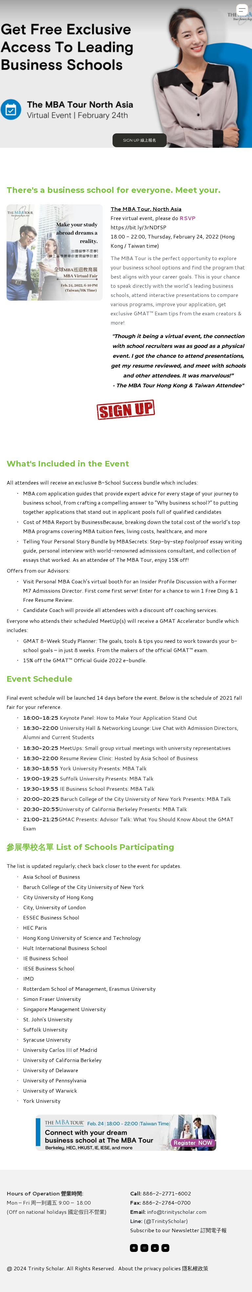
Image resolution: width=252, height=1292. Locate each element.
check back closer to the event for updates (128, 866)
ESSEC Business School (51, 917)
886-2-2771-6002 (167, 1193)
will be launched (75, 697)
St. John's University (47, 1019)
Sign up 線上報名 (139, 140)
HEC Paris (35, 927)
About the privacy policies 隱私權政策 (163, 1268)
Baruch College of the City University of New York (83, 887)
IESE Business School (48, 968)
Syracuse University (47, 1039)
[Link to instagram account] (144, 1248)
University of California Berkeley (62, 1060)
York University (41, 1100)
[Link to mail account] (155, 1248)
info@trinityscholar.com (176, 1211)
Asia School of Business (51, 876)
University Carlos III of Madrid (60, 1050)
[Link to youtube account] (165, 1248)
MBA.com (35, 493)
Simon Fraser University (52, 999)
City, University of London (54, 907)
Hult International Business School (65, 948)
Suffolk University (45, 1029)
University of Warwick (50, 1090)
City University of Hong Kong (58, 897)
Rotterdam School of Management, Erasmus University (89, 988)
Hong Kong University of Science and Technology (82, 937)
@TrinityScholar (166, 1221)
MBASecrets (131, 541)
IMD (28, 978)
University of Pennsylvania (54, 1080)
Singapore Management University (64, 1009)
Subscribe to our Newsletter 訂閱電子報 (178, 1230)
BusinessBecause (101, 522)
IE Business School (45, 958)
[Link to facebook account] (134, 1248)
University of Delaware (50, 1070)
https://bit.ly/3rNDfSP (138, 227)
